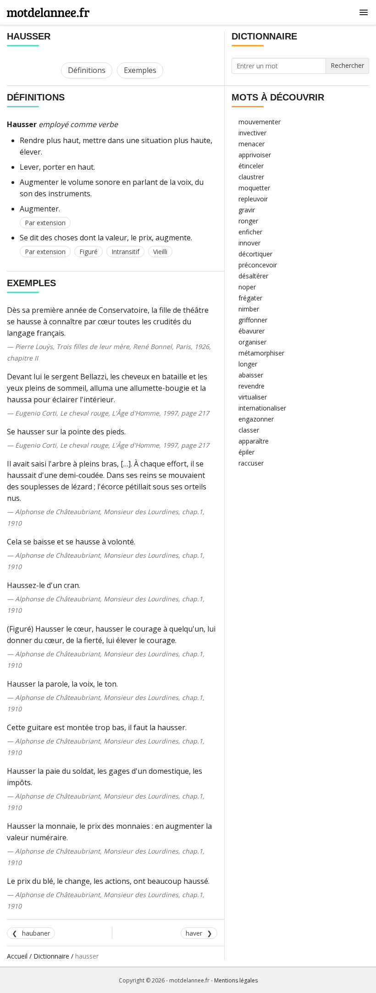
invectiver (252, 132)
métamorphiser (261, 353)
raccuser (251, 463)
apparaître (253, 441)
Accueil (17, 956)
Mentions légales (236, 980)
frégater (250, 298)
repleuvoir (253, 198)
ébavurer (251, 331)
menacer (251, 143)
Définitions (86, 70)
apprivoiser (254, 154)
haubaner (36, 933)
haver (194, 933)
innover (249, 243)
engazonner (256, 419)
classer (248, 430)
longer (247, 364)
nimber (248, 309)
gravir (246, 209)
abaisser (250, 375)
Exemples (140, 70)
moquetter (254, 187)
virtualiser (252, 397)
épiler (246, 452)
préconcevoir (257, 265)
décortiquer (255, 254)
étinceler (251, 165)
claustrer (251, 176)
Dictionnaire (51, 956)
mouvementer (259, 121)
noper (247, 287)
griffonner (252, 320)
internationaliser (262, 408)
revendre (251, 386)
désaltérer (253, 276)
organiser (252, 342)
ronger (248, 220)
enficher (250, 231)
